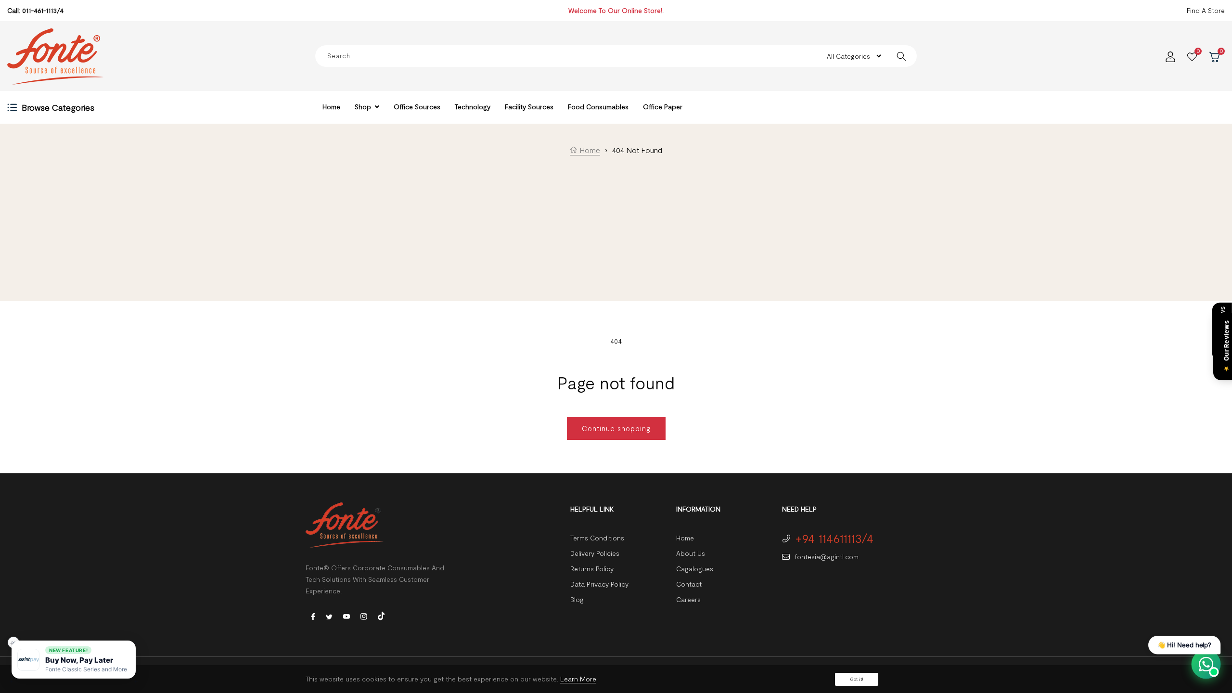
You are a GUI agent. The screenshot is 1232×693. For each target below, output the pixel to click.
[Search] (901, 56)
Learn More (578, 679)
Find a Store (1206, 10)
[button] (74, 660)
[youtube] (346, 616)
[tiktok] (381, 615)
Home (589, 149)
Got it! (856, 679)
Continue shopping (616, 428)
